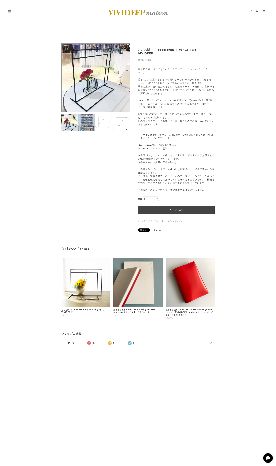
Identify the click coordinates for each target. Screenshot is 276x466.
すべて (71, 343)
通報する (157, 230)
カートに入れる (176, 210)
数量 (140, 198)
